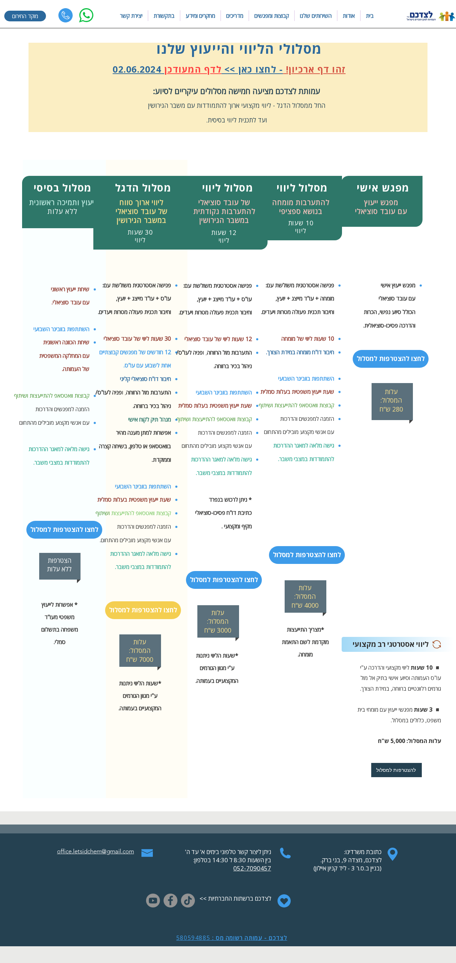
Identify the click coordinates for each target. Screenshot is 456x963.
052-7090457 (252, 868)
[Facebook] (170, 900)
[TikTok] (188, 900)
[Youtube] (153, 900)
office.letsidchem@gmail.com (95, 851)
